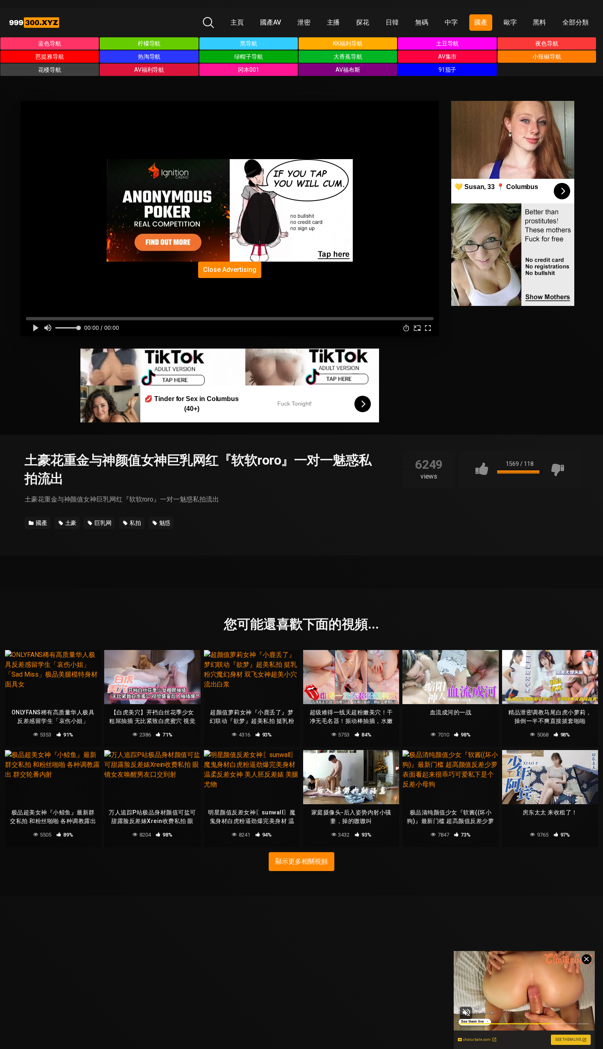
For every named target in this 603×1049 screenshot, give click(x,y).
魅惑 (164, 523)
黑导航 (248, 43)
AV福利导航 (149, 69)
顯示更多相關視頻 (301, 861)
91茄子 (448, 69)
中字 (451, 22)
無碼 (421, 22)
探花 (362, 22)
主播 (333, 22)
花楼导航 (49, 69)
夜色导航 (546, 43)
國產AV (270, 22)
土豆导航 (447, 43)
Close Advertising (229, 270)
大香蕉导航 (347, 56)
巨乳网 (102, 523)
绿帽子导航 (248, 56)
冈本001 (248, 69)
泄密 (304, 22)
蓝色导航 (49, 43)
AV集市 (447, 56)
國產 (480, 22)
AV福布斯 (348, 69)
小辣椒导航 (546, 56)
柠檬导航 (149, 43)
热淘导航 (149, 56)
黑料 (539, 22)
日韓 (392, 22)
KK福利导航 (348, 43)
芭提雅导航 (49, 56)
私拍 (134, 523)
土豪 (70, 523)
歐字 (510, 22)
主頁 (237, 22)
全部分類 (575, 22)
